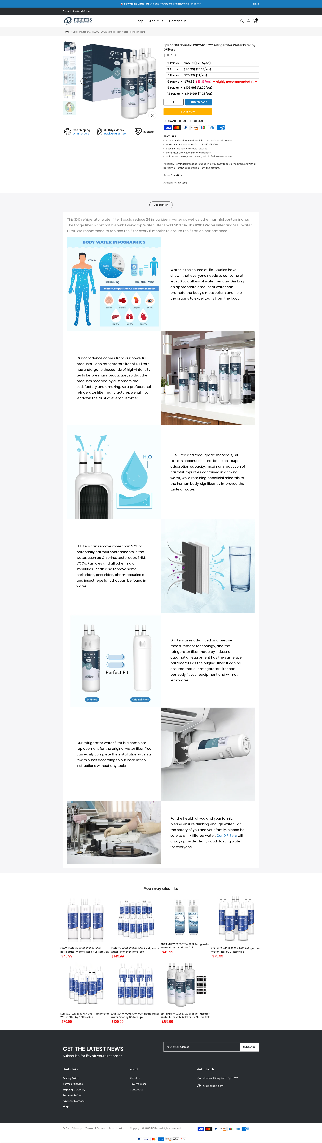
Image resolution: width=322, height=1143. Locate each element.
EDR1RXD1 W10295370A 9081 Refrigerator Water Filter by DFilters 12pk (135, 950)
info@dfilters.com (213, 1085)
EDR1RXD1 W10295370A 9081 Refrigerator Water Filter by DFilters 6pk (84, 1015)
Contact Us (177, 21)
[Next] (152, 81)
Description (161, 205)
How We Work (138, 1084)
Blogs (66, 1106)
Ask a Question (173, 175)
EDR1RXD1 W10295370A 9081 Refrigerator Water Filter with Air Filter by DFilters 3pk (185, 1015)
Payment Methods (74, 1101)
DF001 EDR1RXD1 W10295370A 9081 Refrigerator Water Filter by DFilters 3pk (84, 950)
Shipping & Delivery (74, 1089)
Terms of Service (73, 1084)
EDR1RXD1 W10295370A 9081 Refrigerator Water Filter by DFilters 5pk (235, 950)
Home (66, 32)
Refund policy (117, 1128)
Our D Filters (227, 835)
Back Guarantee (115, 133)
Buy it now (188, 111)
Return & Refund (72, 1095)
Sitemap (77, 1128)
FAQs (66, 1128)
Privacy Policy (71, 1078)
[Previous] (83, 81)
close (67, 4)
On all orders (81, 133)
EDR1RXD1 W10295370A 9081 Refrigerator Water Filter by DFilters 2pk (185, 946)
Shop (139, 21)
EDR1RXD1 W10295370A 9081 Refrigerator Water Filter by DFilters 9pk (135, 1015)
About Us (156, 21)
